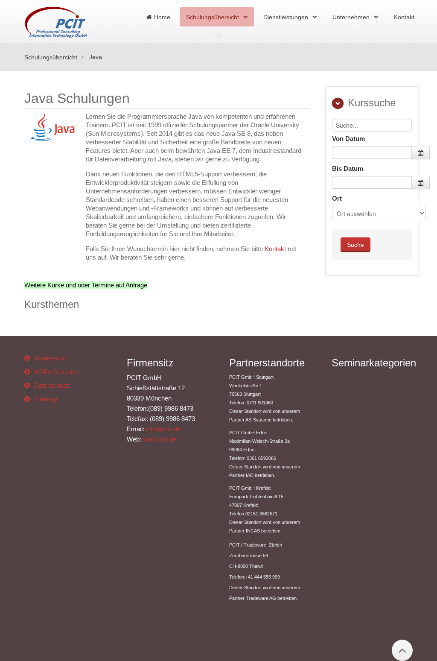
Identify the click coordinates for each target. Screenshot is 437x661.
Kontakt (404, 17)
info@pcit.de (163, 429)
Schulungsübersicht (212, 17)
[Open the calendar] (420, 152)
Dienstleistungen (285, 17)
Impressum (50, 358)
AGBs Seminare (57, 371)
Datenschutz (52, 385)
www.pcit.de (160, 439)
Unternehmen (351, 17)
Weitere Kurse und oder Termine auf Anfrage (85, 285)
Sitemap (45, 399)
